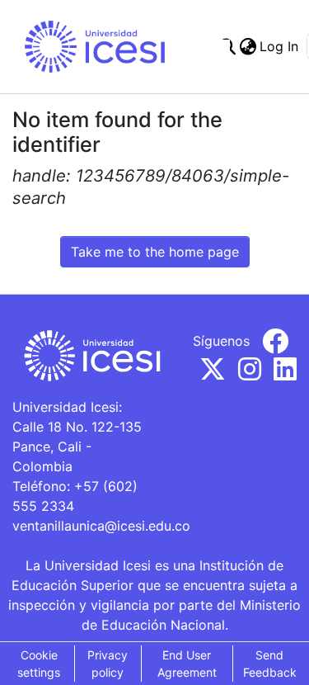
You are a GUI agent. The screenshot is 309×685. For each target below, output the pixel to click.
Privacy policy (107, 663)
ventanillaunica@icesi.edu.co (101, 525)
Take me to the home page (155, 251)
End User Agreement (187, 663)
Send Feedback (270, 663)
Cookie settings (38, 663)
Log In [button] (280, 46)
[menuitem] (247, 46)
